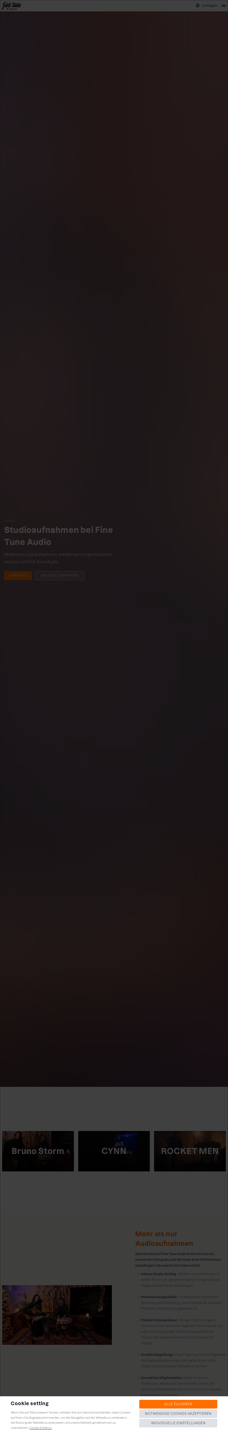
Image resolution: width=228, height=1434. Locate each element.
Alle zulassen (178, 1404)
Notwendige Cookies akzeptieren (178, 1413)
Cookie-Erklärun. (40, 1427)
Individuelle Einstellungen (178, 1423)
